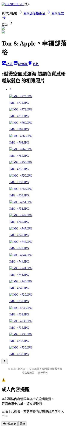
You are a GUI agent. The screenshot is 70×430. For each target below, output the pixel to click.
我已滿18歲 (9, 423)
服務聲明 (43, 372)
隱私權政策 (28, 372)
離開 (22, 423)
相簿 (9, 64)
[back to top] (5, 361)
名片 (36, 64)
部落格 (23, 64)
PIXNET (21, 368)
